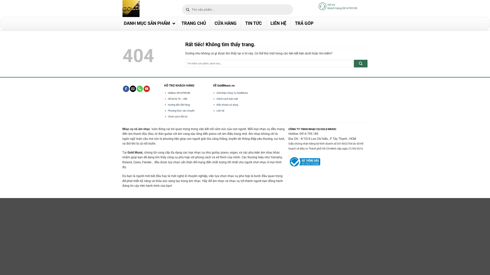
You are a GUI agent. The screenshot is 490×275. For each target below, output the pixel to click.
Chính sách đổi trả (177, 116)
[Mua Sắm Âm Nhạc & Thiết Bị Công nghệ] (138, 8)
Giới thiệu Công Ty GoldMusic (232, 92)
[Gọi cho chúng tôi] (140, 89)
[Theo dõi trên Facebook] (126, 89)
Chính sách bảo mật (227, 98)
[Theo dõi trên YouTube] (147, 89)
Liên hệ (220, 110)
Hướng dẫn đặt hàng (179, 104)
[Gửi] (361, 63)
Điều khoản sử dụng (227, 104)
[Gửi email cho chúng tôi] (133, 89)
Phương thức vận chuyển (181, 110)
